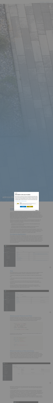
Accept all (23, 206)
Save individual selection (26, 208)
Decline (30, 206)
